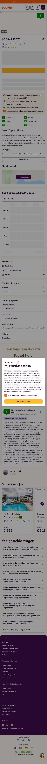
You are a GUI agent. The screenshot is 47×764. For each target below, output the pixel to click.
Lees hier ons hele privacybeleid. (21, 392)
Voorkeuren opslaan (23, 401)
